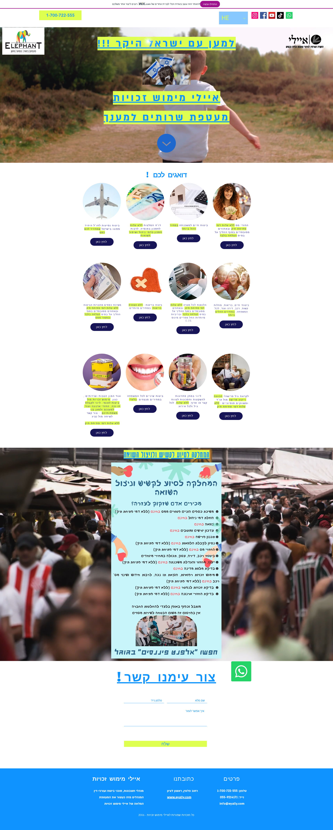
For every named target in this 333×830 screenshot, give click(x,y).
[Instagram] (254, 15)
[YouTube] (271, 15)
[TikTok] (280, 15)
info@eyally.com (232, 804)
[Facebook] (263, 15)
